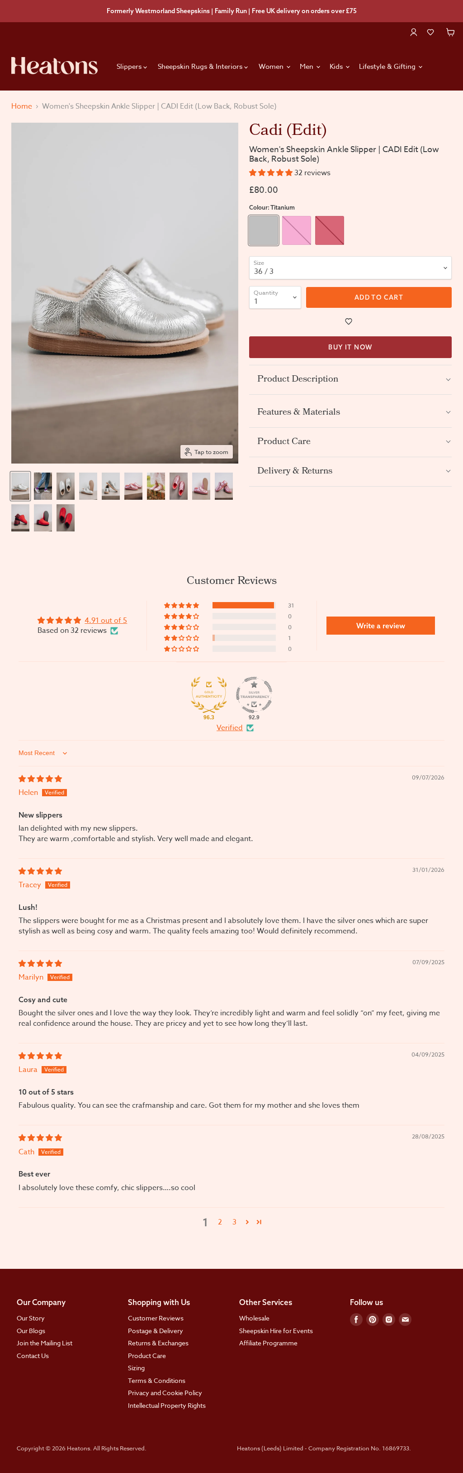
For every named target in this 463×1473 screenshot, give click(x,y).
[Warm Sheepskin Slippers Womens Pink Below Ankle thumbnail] (156, 486)
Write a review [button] (380, 625)
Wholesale (254, 1318)
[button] (430, 32)
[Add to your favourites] (350, 321)
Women (272, 67)
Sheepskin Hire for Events (276, 1330)
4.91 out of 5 (106, 620)
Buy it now (350, 347)
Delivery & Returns (294, 471)
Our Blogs (31, 1330)
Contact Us (33, 1355)
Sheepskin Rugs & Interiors (201, 67)
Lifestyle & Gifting (388, 67)
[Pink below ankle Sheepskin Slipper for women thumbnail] (133, 486)
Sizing (136, 1367)
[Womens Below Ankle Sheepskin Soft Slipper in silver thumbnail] (43, 486)
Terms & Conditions (156, 1380)
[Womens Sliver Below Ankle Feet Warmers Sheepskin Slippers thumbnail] (88, 486)
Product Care (284, 442)
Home (21, 106)
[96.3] (209, 695)
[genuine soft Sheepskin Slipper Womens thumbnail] (66, 486)
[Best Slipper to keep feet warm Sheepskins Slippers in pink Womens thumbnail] (179, 486)
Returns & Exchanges (158, 1343)
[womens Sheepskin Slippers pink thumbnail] (201, 486)
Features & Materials (298, 413)
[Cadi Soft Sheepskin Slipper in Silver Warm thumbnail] (111, 486)
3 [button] (234, 1222)
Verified (230, 728)
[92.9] (254, 695)
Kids (337, 67)
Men (307, 67)
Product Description (297, 379)
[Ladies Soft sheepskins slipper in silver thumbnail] (20, 486)
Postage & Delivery (155, 1330)
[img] (40, 779)
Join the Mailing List (44, 1343)
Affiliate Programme (268, 1343)
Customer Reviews (156, 1318)
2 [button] (220, 1222)
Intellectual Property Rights (167, 1405)
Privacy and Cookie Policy (165, 1392)
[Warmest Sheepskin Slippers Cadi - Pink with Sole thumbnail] (224, 486)
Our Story (31, 1318)
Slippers (130, 67)
